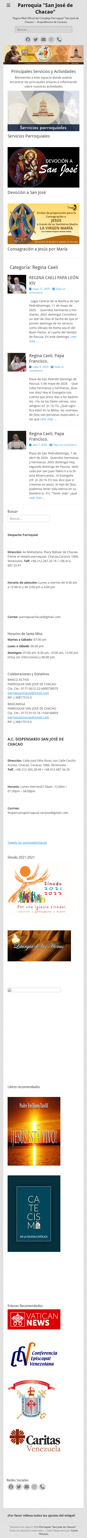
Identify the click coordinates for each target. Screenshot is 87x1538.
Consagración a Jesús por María (38, 249)
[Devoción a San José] (43, 167)
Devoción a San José (27, 192)
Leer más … (48, 419)
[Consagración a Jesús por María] (43, 223)
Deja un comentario (65, 445)
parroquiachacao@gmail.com (28, 693)
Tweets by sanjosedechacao (27, 843)
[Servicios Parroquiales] (43, 111)
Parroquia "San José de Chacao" (57, 1526)
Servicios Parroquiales (29, 136)
